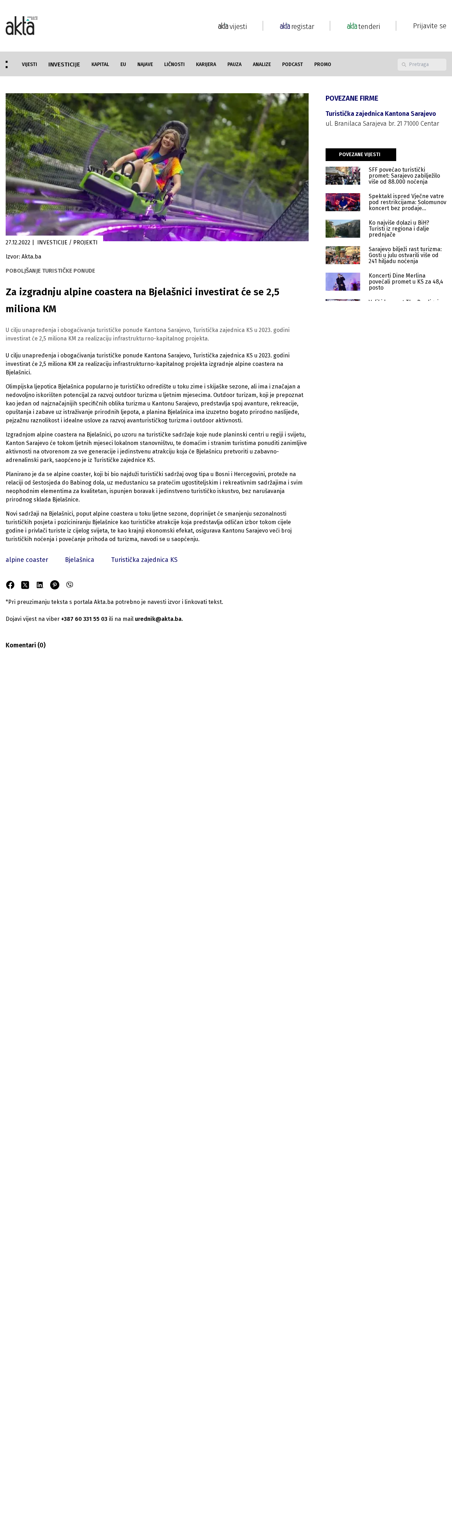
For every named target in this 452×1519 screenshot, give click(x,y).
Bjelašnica (79, 560)
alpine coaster (27, 560)
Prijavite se (429, 26)
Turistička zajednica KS (144, 560)
